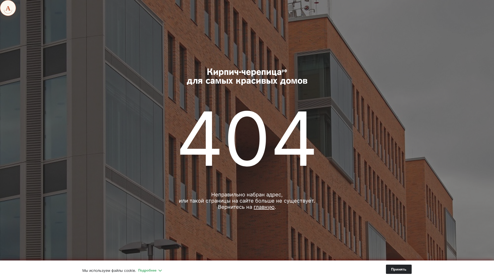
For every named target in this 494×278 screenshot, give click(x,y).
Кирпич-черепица (247, 77)
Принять (399, 269)
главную (264, 207)
